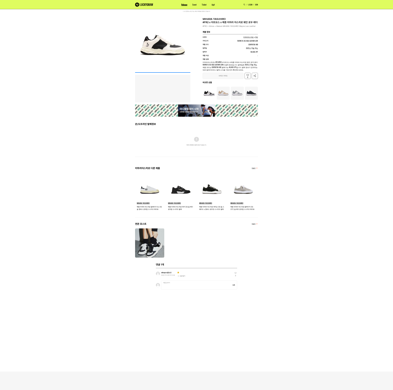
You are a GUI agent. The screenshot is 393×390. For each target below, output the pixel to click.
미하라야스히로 (248, 37)
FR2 (256, 37)
